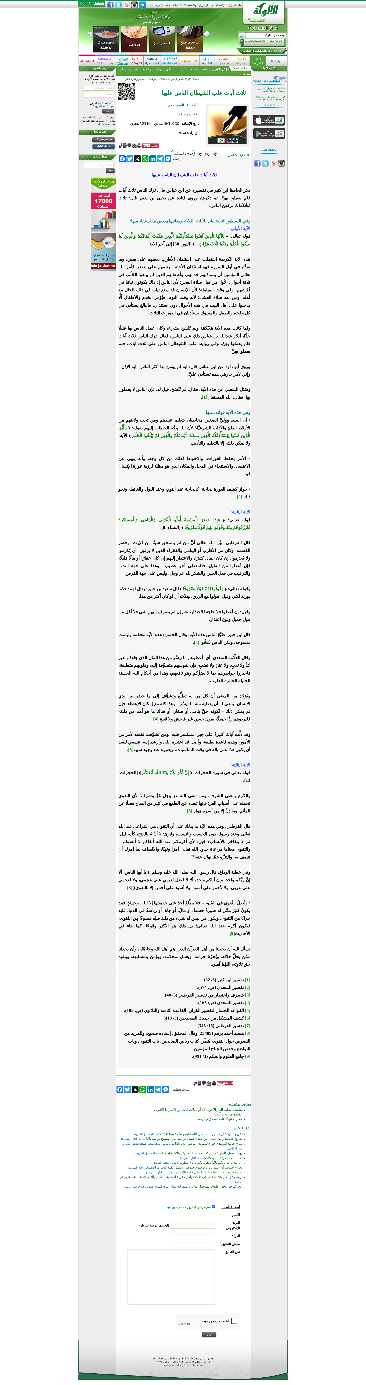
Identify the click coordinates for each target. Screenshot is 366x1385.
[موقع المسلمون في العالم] (170, 61)
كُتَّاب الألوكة (268, 68)
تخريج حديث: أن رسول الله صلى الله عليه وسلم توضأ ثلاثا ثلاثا (200, 1134)
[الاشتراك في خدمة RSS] (231, 6)
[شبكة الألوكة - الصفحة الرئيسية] (221, 6)
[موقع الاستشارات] (189, 61)
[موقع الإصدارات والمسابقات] (105, 61)
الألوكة (156, 1358)
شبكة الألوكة (192, 79)
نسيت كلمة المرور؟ (104, 106)
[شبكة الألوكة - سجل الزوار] (206, 6)
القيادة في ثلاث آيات (229, 1114)
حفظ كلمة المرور (100, 103)
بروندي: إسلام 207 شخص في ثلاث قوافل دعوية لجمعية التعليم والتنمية (194, 1177)
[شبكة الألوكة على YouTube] (126, 4)
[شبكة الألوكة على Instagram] (134, 4)
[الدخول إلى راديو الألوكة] (258, 43)
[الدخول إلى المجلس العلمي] (260, 52)
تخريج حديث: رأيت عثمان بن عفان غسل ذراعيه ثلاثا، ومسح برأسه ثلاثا (194, 1138)
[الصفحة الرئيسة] (239, 6)
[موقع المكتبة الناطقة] (122, 61)
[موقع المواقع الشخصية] (152, 61)
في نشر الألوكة (104, 146)
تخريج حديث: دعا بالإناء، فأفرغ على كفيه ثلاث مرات (207, 1172)
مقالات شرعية (201, 69)
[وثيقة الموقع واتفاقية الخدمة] (181, 6)
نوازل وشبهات (164, 69)
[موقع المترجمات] (87, 61)
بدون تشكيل (183, 153)
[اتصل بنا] (158, 6)
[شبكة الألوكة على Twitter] (118, 4)
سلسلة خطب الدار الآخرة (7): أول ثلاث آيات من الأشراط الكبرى (198, 1109)
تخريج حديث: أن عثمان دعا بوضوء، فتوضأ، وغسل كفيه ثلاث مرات (197, 1167)
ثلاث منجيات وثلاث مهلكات (224, 1158)
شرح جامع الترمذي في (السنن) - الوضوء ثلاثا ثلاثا (209, 1143)
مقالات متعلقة (189, 114)
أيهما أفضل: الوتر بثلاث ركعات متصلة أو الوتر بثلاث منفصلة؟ (201, 1153)
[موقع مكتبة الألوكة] (137, 61)
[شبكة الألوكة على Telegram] (142, 4)
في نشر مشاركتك (104, 139)
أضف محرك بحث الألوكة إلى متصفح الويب (183, 1365)
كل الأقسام (218, 69)
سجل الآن (101, 124)
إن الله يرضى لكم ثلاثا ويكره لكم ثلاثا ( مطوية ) (210, 1162)
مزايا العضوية (90, 117)
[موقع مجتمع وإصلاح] (224, 61)
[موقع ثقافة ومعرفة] (242, 61)
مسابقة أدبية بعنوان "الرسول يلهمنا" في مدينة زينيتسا (271, 89)
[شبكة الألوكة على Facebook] (110, 4)
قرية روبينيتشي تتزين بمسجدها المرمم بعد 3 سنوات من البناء (270, 98)
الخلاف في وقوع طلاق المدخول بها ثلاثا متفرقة (210, 1186)
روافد (136, 69)
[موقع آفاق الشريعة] (258, 61)
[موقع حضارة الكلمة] (207, 61)
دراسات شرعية (183, 69)
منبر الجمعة (148, 69)
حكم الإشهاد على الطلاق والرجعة (220, 1119)
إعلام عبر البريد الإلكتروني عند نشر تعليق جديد (189, 1207)
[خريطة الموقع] (235, 6)
